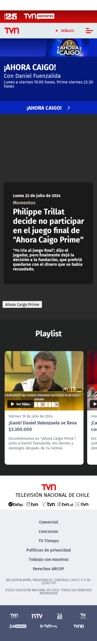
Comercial (48, 522)
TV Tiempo (49, 540)
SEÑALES (67, 30)
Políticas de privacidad (48, 550)
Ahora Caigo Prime (22, 304)
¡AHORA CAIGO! (44, 107)
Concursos (48, 531)
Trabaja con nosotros (49, 559)
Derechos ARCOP (48, 568)
